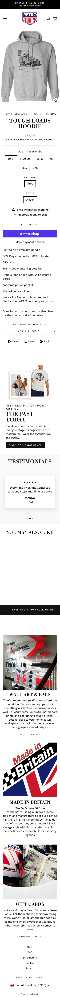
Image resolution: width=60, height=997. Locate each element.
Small (11, 158)
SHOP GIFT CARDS (30, 936)
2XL (24, 167)
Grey (30, 183)
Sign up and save (29, 977)
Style (30, 193)
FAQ (30, 952)
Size (28, 151)
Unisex (30, 199)
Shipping (24, 139)
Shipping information (30, 324)
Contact (30, 963)
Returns (30, 968)
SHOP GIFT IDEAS (30, 734)
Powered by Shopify (30, 994)
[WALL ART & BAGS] (30, 662)
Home (7, 114)
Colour (30, 177)
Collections (19, 114)
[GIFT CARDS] (30, 872)
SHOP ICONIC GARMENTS (25, 445)
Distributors (30, 957)
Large (40, 158)
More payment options (30, 242)
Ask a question (30, 331)
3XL (35, 167)
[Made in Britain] (30, 769)
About (30, 947)
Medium (25, 158)
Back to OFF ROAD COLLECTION (32, 610)
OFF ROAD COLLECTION (41, 114)
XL (51, 158)
